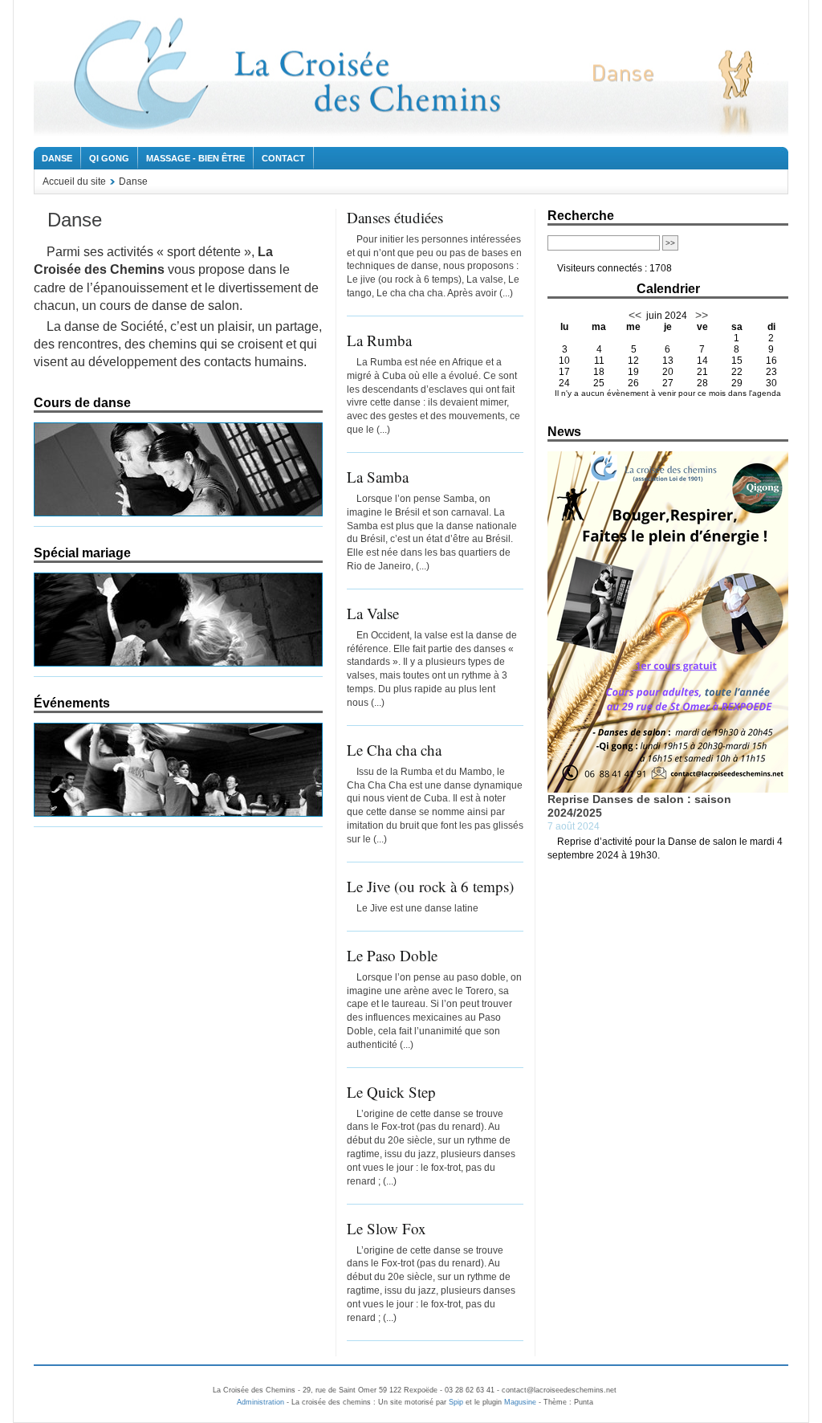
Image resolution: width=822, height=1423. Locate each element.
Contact (283, 158)
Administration (260, 1402)
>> (700, 314)
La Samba (378, 477)
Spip (456, 1402)
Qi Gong (109, 158)
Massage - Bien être (195, 158)
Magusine (520, 1402)
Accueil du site (74, 181)
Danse (57, 158)
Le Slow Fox (386, 1228)
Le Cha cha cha (394, 750)
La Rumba (379, 340)
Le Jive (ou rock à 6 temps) (430, 886)
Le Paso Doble (392, 955)
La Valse (373, 613)
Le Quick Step (391, 1092)
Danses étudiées (395, 217)
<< (635, 314)
